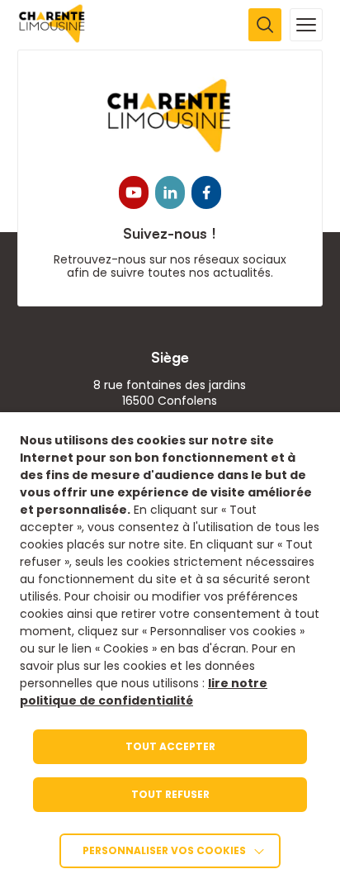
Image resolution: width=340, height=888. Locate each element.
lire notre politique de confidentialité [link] (143, 692)
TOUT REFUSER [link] (170, 794)
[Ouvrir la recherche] (264, 24)
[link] (52, 38)
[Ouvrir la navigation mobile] (306, 24)
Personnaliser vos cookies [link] (164, 850)
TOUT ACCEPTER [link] (170, 746)
